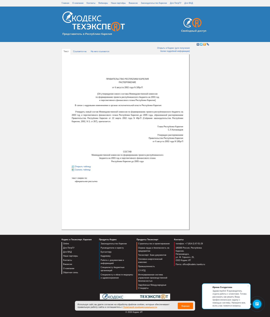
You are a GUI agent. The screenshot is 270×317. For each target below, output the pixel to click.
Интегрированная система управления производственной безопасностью (152, 277)
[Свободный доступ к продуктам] (191, 23)
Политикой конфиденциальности (140, 307)
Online (66, 243)
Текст (66, 51)
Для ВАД (188, 3)
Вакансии (133, 3)
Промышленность (146, 266)
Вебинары (103, 3)
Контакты (91, 3)
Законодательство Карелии (154, 3)
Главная (65, 3)
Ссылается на (79, 51)
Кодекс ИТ (138, 312)
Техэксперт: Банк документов (152, 255)
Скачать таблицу (83, 169)
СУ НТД (141, 270)
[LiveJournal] (208, 44)
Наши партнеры (70, 256)
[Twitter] (201, 44)
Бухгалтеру (106, 252)
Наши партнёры (118, 3)
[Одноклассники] (204, 44)
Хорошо (185, 306)
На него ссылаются (100, 51)
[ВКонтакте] (198, 44)
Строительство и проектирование (154, 243)
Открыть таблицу (83, 166)
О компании (77, 3)
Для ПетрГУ (175, 3)
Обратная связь (70, 272)
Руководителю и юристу (112, 248)
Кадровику (106, 256)
